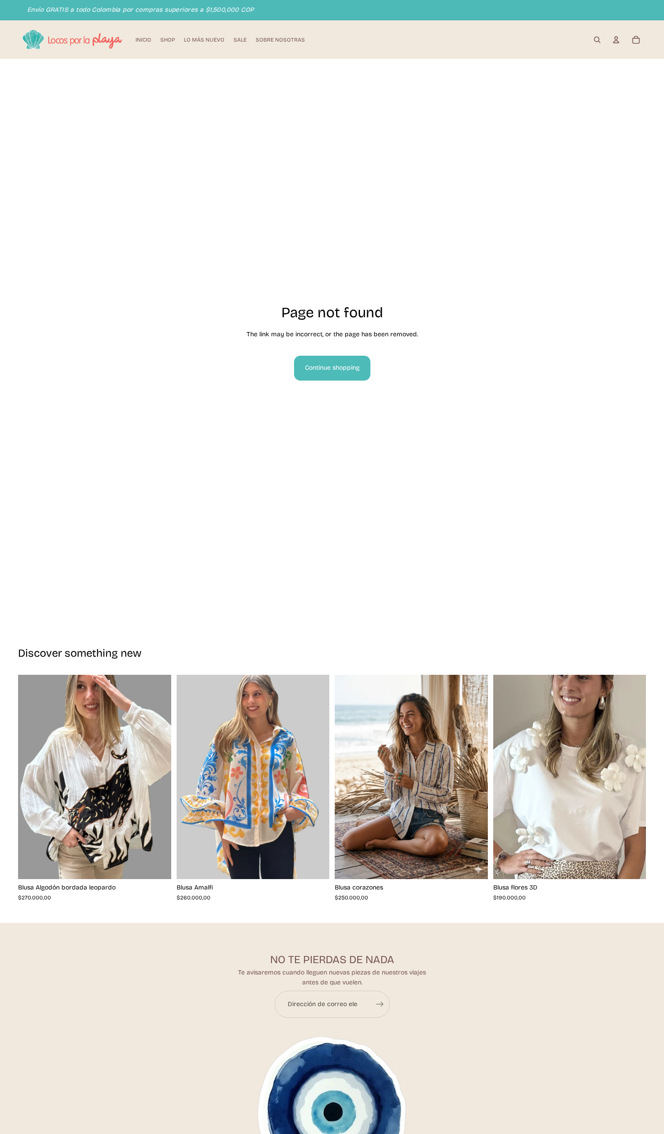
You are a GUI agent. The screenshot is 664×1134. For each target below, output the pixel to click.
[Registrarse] (379, 1004)
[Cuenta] (616, 40)
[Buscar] (597, 40)
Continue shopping (332, 368)
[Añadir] (157, 865)
